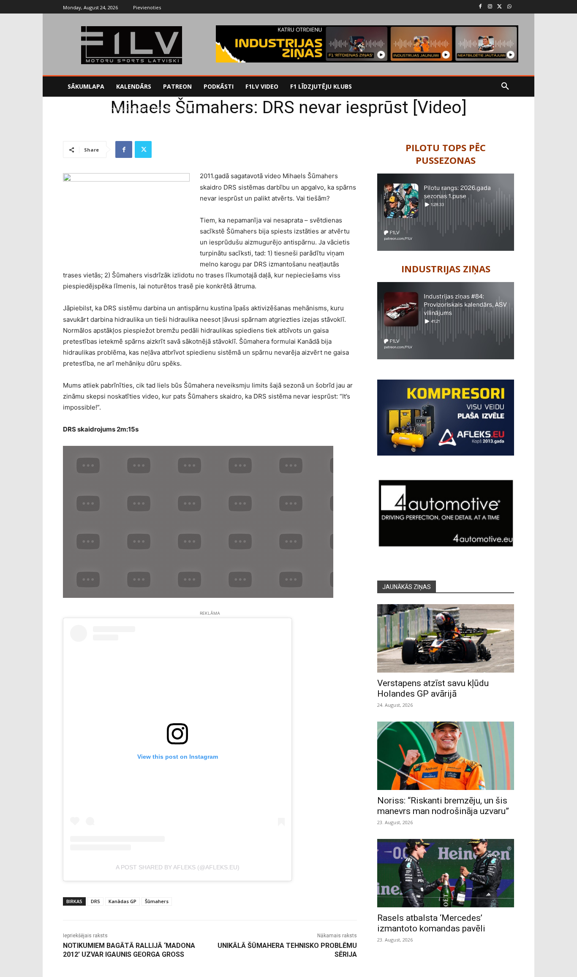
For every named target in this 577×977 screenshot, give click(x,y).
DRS (95, 901)
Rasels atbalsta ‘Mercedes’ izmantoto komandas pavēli (431, 923)
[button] (505, 86)
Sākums (72, 109)
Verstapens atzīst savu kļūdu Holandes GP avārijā (433, 688)
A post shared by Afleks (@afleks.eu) (178, 867)
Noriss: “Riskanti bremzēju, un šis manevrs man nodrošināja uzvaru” (443, 805)
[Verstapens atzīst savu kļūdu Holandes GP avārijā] (445, 638)
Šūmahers (157, 901)
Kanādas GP (122, 901)
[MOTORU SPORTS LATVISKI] (131, 45)
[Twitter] (499, 7)
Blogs (93, 109)
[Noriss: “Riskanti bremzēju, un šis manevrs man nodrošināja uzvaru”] (445, 756)
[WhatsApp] (509, 7)
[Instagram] (490, 7)
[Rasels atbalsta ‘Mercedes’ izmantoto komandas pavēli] (445, 873)
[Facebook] (480, 7)
